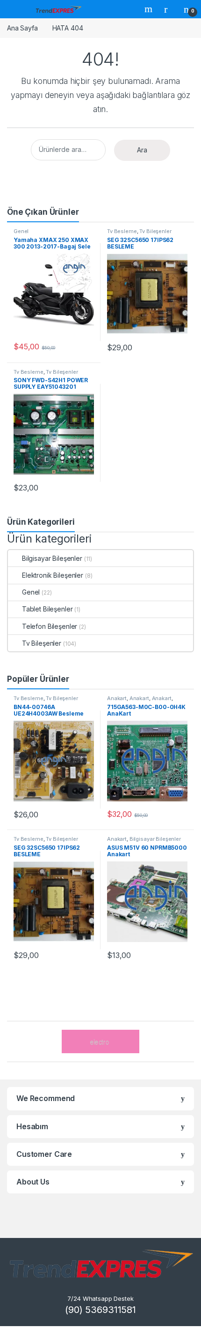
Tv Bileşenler (155, 231)
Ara (142, 150)
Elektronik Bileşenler (52, 575)
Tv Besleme (122, 231)
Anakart (117, 698)
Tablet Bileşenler (47, 609)
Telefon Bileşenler (49, 626)
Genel (21, 231)
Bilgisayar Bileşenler (52, 558)
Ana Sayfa (22, 28)
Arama (149, 9)
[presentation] (191, 1042)
